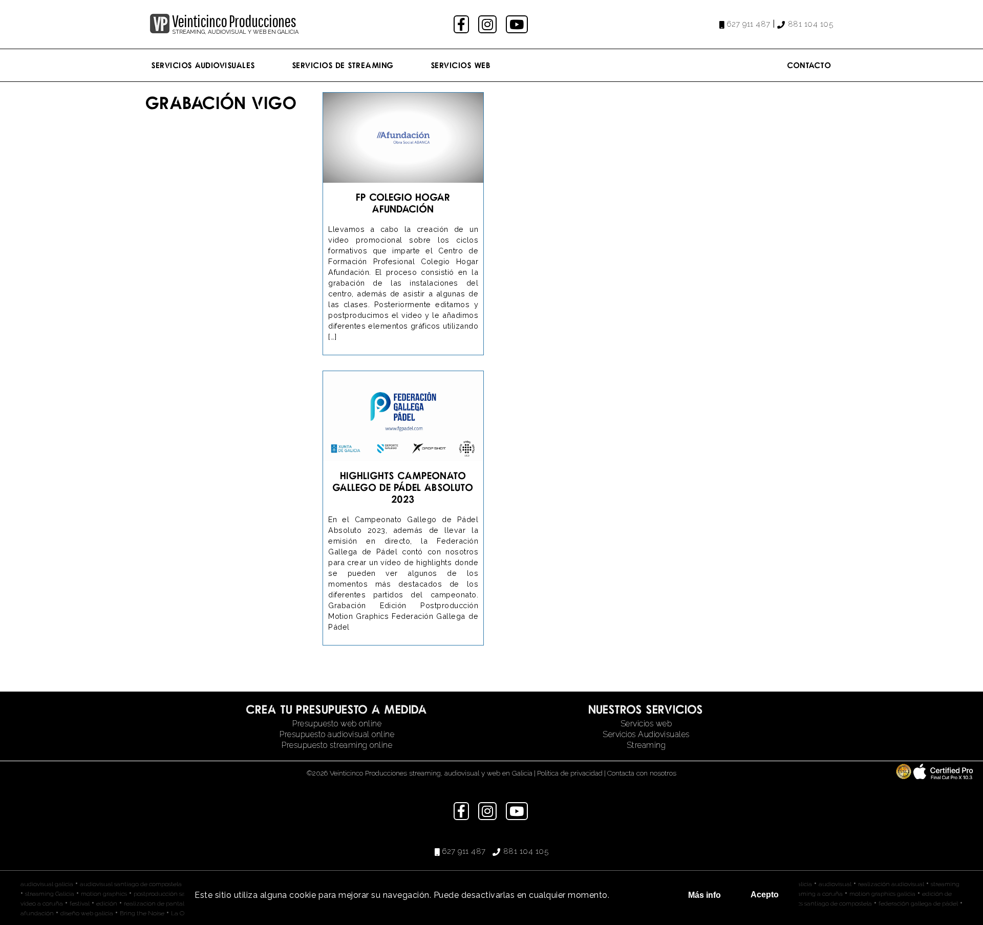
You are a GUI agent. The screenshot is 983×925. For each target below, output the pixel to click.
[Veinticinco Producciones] (159, 30)
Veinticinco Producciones (234, 21)
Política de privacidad (570, 773)
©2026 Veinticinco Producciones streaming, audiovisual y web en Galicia (419, 773)
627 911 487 (748, 24)
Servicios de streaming (343, 65)
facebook (463, 24)
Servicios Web (461, 65)
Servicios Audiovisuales (203, 65)
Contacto (809, 65)
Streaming (646, 745)
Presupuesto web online (336, 723)
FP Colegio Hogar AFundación (403, 202)
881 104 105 (810, 24)
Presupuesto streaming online (337, 745)
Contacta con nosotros (641, 773)
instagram (488, 24)
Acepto (765, 894)
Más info (704, 895)
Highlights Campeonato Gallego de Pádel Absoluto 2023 (403, 487)
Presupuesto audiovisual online (337, 734)
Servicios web (646, 723)
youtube (517, 24)
